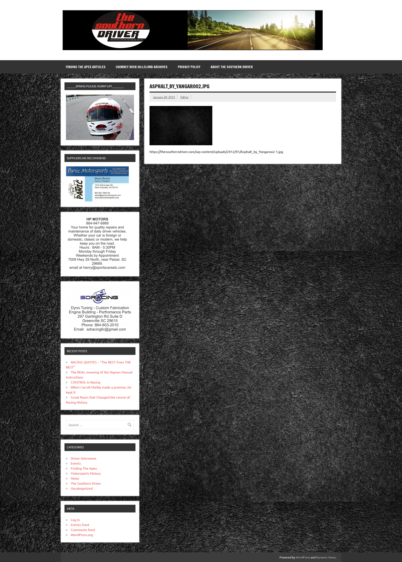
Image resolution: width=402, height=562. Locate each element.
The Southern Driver (86, 483)
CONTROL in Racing (85, 382)
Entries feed (80, 524)
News (75, 478)
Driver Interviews (83, 458)
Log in (75, 519)
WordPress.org (82, 535)
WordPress (303, 557)
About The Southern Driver (232, 67)
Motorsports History (86, 473)
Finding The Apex (84, 468)
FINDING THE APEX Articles (86, 67)
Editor (184, 97)
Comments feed (83, 530)
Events (76, 463)
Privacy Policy (189, 67)
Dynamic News (326, 557)
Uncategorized (82, 488)
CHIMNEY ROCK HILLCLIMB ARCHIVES (142, 67)
